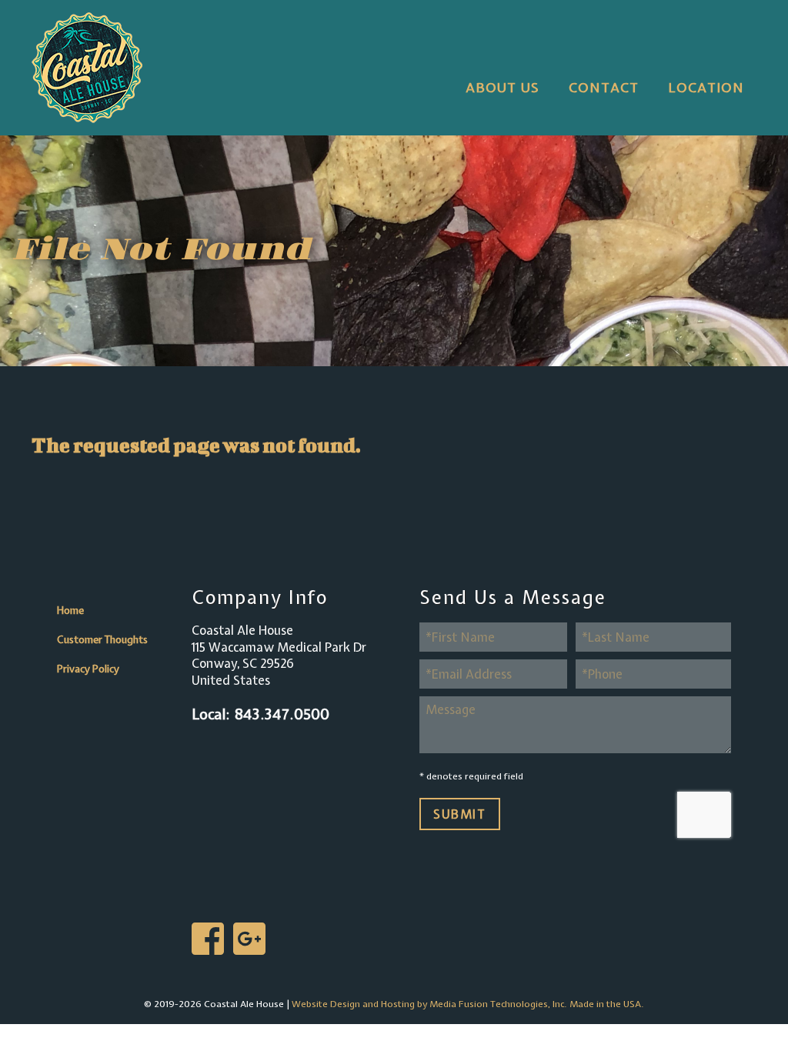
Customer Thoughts (102, 639)
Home (70, 610)
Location (706, 87)
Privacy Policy (88, 669)
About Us (502, 87)
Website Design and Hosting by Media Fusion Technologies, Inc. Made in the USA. (468, 1004)
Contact (604, 87)
